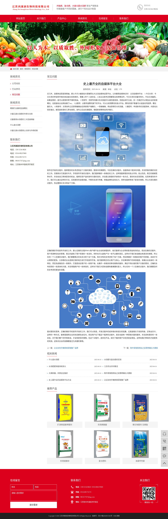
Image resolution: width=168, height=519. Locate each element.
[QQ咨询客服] (164, 433)
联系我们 (123, 18)
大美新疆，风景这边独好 (58, 373)
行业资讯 (16, 89)
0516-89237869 (20, 153)
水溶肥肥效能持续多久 (57, 366)
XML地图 (116, 516)
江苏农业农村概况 (111, 366)
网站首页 (20, 18)
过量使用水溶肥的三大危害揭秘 (22, 119)
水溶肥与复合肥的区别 (112, 360)
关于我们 (41, 18)
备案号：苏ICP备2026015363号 (102, 516)
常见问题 (35, 69)
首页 (21, 69)
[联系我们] (164, 455)
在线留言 (103, 18)
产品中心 (61, 18)
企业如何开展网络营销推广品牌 (66, 348)
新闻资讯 (82, 18)
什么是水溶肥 (15, 125)
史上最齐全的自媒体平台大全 (60, 380)
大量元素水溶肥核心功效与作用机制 (24, 130)
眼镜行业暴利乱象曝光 (18, 108)
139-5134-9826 (20, 150)
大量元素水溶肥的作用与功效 (21, 114)
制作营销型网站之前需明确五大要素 (144, 348)
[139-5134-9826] (164, 441)
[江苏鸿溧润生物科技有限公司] (30, 7)
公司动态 (16, 83)
